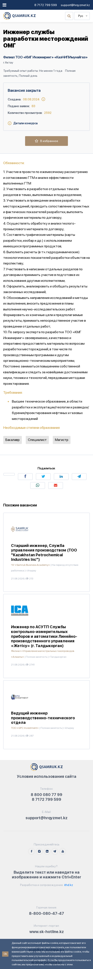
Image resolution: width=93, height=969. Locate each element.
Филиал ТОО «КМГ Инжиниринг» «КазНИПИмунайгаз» (45, 57)
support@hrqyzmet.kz (75, 5)
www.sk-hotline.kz (46, 931)
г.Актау (8, 62)
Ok (5, 953)
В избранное (48, 141)
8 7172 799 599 (45, 5)
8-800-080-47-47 (46, 913)
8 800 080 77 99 (46, 794)
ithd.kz (68, 885)
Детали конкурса (24, 123)
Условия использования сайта (46, 776)
